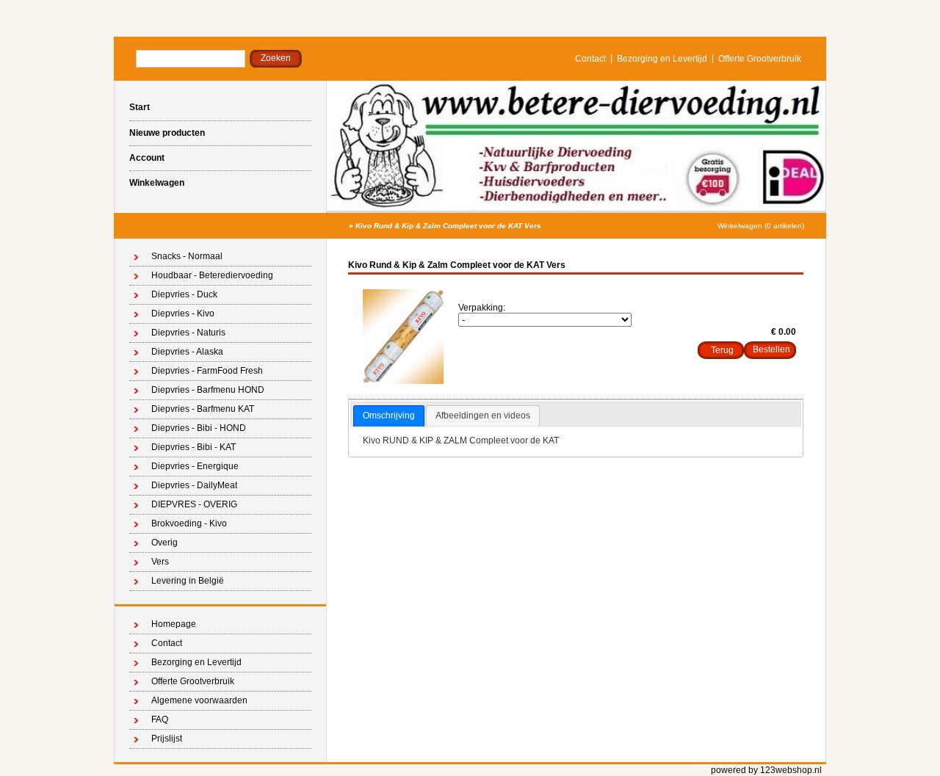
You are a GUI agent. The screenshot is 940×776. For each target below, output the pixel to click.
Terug (722, 350)
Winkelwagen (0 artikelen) (760, 226)
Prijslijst (166, 738)
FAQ (159, 719)
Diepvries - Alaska (187, 352)
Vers (160, 561)
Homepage (173, 624)
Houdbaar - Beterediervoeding (212, 275)
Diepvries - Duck (184, 294)
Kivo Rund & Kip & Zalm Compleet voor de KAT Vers (448, 226)
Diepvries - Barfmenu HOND (207, 390)
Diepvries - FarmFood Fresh (207, 371)
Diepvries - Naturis (188, 332)
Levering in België (187, 581)
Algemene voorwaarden (199, 700)
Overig (164, 542)
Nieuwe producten (167, 133)
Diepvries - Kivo (182, 313)
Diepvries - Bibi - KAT (193, 447)
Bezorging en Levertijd (662, 58)
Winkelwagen (156, 183)
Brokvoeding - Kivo (189, 523)
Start (139, 107)
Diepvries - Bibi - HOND (198, 428)
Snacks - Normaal (187, 256)
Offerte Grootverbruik (759, 58)
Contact (590, 58)
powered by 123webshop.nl (766, 770)
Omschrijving (389, 415)
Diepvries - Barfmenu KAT (202, 409)
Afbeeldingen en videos (482, 415)
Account (146, 158)
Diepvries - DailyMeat (194, 485)
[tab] (388, 416)
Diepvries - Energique (195, 466)
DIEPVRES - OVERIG (194, 504)
